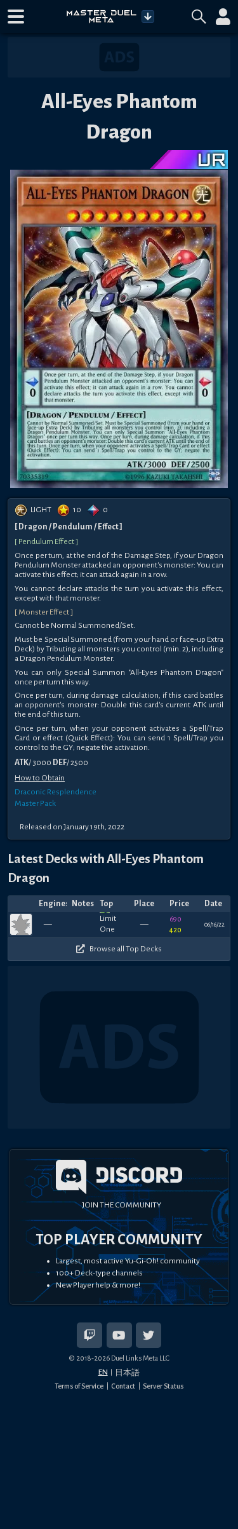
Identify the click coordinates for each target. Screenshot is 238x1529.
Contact (123, 1386)
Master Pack (35, 803)
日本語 (127, 1372)
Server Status (163, 1386)
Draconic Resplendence (55, 791)
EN (103, 1372)
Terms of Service (79, 1386)
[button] (16, 16)
